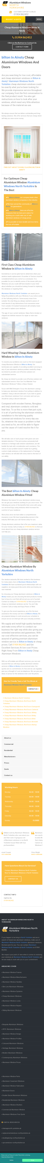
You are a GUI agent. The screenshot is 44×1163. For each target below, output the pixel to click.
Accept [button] (32, 1160)
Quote (6, 769)
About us (7, 738)
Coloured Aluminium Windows (12, 1043)
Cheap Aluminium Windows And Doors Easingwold (22, 707)
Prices (6, 763)
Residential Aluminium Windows (13, 1100)
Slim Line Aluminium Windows (12, 987)
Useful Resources (11, 1122)
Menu (39, 19)
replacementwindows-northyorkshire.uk (16, 1133)
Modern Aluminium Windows (12, 1053)
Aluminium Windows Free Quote (13, 1114)
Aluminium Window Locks (11, 1001)
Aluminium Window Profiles (12, 1039)
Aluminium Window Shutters (12, 1105)
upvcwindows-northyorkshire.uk (13, 1143)
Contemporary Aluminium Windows (14, 1058)
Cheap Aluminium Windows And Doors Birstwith (21, 722)
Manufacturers (9, 757)
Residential (8, 750)
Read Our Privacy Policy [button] (7, 1156)
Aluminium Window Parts (11, 1076)
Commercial (8, 744)
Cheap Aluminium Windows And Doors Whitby (20, 713)
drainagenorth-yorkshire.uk (11, 1128)
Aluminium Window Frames (12, 972)
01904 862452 (21, 14)
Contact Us (32, 689)
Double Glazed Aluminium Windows (14, 1095)
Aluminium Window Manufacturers (14, 977)
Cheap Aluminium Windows (12, 996)
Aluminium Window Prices (11, 1062)
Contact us (8, 775)
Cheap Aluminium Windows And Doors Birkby (20, 716)
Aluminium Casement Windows (13, 1081)
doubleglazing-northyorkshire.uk (13, 1138)
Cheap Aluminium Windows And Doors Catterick (21, 710)
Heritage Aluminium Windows (12, 1048)
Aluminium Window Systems (12, 991)
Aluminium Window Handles (12, 982)
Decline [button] (11, 1160)
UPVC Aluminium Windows (11, 1029)
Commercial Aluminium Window (13, 1110)
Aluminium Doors (8, 1091)
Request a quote (13, 19)
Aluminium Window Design (11, 1034)
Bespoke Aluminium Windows (12, 1024)
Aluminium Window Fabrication (13, 1086)
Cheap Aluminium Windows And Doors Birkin (20, 719)
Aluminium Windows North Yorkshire (17, 698)
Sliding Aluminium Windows (12, 1010)
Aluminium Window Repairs (11, 1006)
